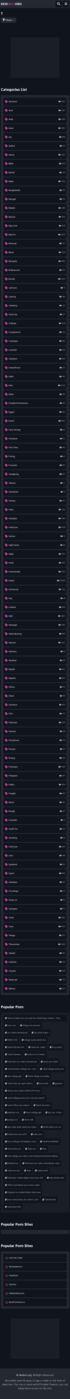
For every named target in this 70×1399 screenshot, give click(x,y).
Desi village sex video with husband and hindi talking (32, 1156)
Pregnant (37, 776)
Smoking (37, 838)
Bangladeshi (37, 190)
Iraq (37, 598)
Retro (37, 802)
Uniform (37, 962)
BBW (37, 163)
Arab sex (32, 1149)
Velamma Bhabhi (50, 1141)
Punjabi (37, 793)
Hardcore (37, 527)
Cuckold (37, 350)
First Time (37, 447)
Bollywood (37, 270)
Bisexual (37, 243)
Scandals (37, 820)
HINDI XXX (12, 1040)
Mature (37, 643)
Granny (37, 501)
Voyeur (37, 971)
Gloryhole (37, 492)
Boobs (37, 279)
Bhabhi (37, 208)
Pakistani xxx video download (22, 1062)
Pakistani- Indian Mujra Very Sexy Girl (25, 1178)
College (37, 323)
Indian (37, 580)
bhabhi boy (12, 1163)
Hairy (37, 509)
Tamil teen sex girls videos (20, 1083)
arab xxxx (37, 1134)
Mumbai (37, 660)
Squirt (37, 873)
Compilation (37, 332)
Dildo (37, 394)
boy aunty (57, 1047)
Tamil (37, 917)
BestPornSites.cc (17, 1302)
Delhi (37, 376)
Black (37, 252)
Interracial (37, 589)
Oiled (37, 696)
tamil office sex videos (18, 1105)
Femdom (37, 438)
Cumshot (37, 359)
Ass (37, 137)
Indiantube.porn (16, 1293)
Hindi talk (28, 1120)
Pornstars (37, 767)
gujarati (58, 1083)
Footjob (37, 465)
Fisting (37, 456)
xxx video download (17, 1032)
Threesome (37, 944)
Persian (37, 749)
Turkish (37, 953)
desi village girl (14, 1076)
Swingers (37, 909)
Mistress (37, 651)
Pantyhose (37, 740)
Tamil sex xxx (13, 1170)
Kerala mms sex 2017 (17, 1134)
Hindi (37, 563)
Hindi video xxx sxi (52, 1127)
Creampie (37, 341)
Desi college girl (33, 1112)
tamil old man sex (15, 1047)
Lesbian (37, 607)
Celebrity (37, 305)
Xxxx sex (11, 1025)
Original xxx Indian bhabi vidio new (24, 1192)
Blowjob (37, 261)
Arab (37, 119)
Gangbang (37, 474)
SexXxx (12, 1284)
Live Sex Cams (15, 1258)
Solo (37, 855)
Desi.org (11, 4)
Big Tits (37, 234)
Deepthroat (37, 368)
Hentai (37, 536)
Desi (37, 385)
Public (37, 784)
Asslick (37, 146)
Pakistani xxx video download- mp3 (42, 1163)
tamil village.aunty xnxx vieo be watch (26, 1098)
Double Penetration (37, 403)
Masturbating (37, 634)
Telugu (37, 935)
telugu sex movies (31, 1025)
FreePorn (13, 1275)
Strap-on (37, 900)
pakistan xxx (13, 1112)
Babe (37, 181)
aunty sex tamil (50, 1062)
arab (29, 1170)
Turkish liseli (50, 1199)
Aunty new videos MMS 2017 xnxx (23, 1091)
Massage (37, 625)
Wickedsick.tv (15, 1267)
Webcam (37, 980)
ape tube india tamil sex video (22, 1127)
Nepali (37, 669)
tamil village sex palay (38, 1076)
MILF (37, 616)
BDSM (37, 172)
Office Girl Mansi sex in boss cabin (23, 1185)
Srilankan (37, 882)
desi (44, 1149)
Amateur (37, 101)
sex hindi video (41, 1032)
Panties (37, 731)
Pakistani (37, 722)
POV (37, 713)
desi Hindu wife (56, 1178)
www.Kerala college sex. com (21, 1069)
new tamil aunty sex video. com (22, 1199)
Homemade (37, 572)
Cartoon (37, 288)
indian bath (42, 1170)
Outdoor (37, 705)
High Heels (37, 545)
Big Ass (37, 217)
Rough (37, 811)
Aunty (37, 155)
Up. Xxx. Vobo (55, 1112)
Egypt (37, 412)
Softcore (37, 847)
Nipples (37, 678)
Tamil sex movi (43, 1105)
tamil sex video (38, 1047)
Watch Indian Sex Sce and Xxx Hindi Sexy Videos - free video (32, 1018)
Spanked (37, 864)
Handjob (37, 518)
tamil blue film (14, 1207)
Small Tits (37, 829)
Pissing (37, 758)
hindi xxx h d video (36, 1054)
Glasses (37, 483)
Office (37, 687)
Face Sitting (37, 430)
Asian (37, 128)
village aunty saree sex (35, 1040)
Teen (37, 926)
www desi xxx (14, 1149)
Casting (37, 297)
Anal (37, 110)
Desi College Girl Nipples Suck (21, 1141)
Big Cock (37, 226)
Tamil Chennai (14, 1054)
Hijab (37, 554)
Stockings (37, 891)
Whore (37, 988)
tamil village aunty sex (53, 1069)
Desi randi (43, 1083)
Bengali (37, 199)
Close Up (37, 314)
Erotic (37, 421)
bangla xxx (12, 1120)
